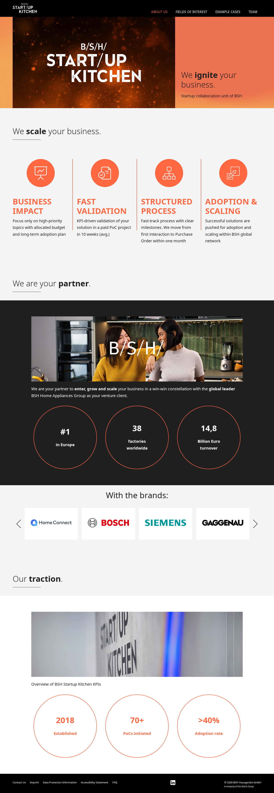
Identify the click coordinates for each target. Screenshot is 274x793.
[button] (19, 524)
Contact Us (19, 782)
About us (159, 12)
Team (253, 12)
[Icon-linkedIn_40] (173, 782)
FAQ (114, 782)
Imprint (34, 782)
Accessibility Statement (94, 782)
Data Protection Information (60, 782)
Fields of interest (191, 12)
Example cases (228, 12)
